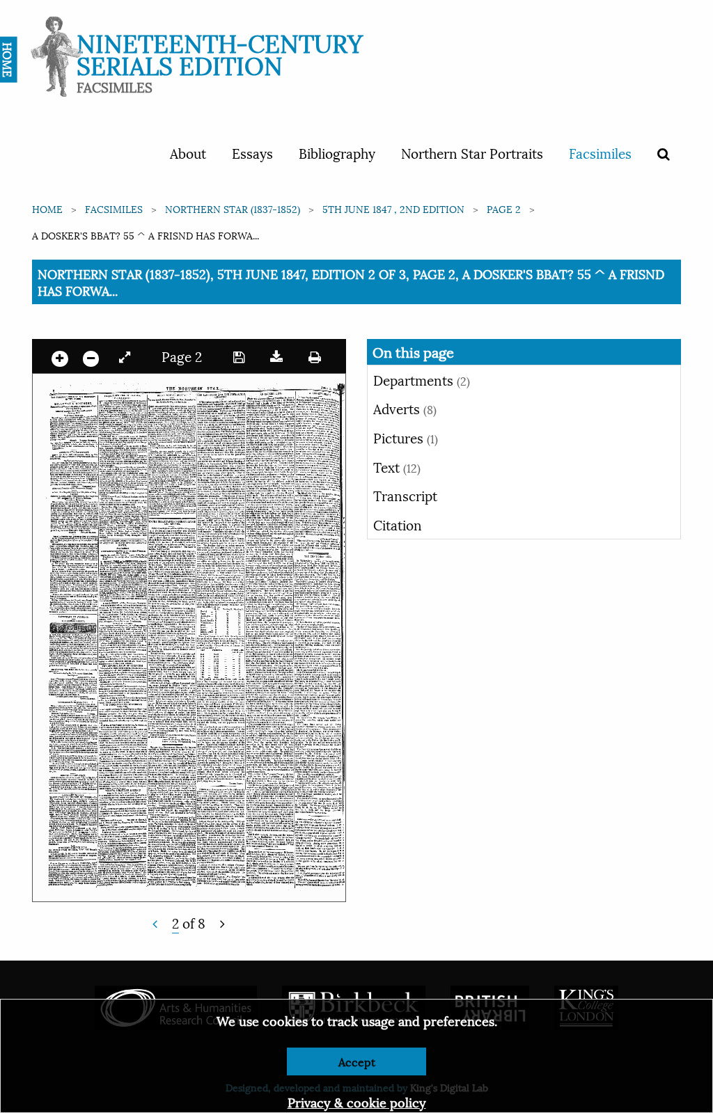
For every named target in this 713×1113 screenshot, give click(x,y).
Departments (421, 379)
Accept (356, 1061)
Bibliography (337, 152)
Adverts (405, 407)
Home (47, 208)
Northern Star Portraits (472, 152)
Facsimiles (600, 152)
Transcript (405, 494)
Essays (252, 152)
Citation (397, 524)
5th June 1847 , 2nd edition (393, 208)
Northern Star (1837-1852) (232, 208)
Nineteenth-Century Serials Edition (220, 52)
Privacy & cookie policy (357, 1101)
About (188, 152)
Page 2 (504, 208)
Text (397, 466)
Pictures (405, 437)
